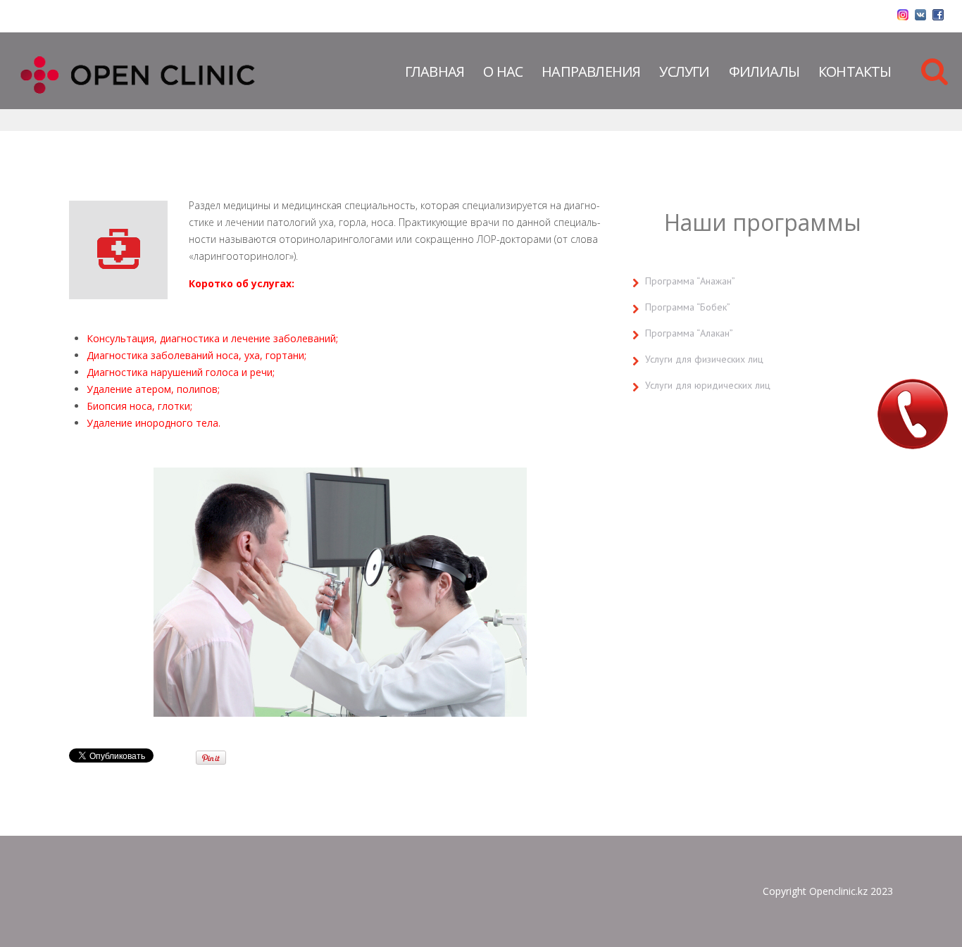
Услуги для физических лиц (704, 359)
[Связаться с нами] (912, 414)
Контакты (855, 71)
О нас (503, 71)
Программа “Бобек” (687, 307)
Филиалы (764, 71)
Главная (434, 71)
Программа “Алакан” (689, 333)
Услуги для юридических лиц (707, 385)
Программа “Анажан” (690, 281)
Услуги (684, 71)
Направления (591, 71)
